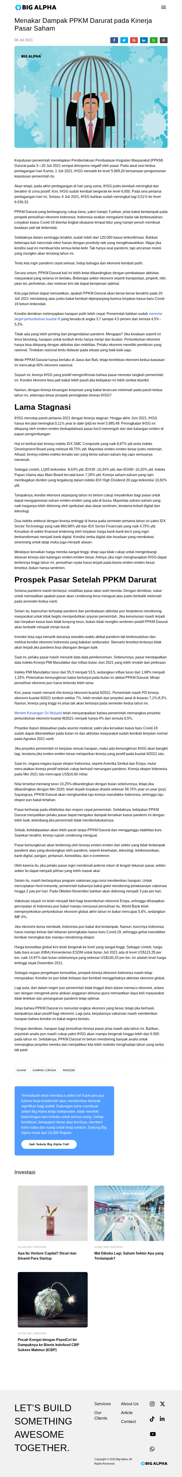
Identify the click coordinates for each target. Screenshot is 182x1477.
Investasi (40, 1247)
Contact (128, 1421)
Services (102, 1403)
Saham (21, 1070)
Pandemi (69, 1070)
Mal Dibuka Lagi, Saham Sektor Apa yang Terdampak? (129, 1255)
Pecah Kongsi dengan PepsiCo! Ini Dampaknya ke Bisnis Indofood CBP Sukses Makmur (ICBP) (48, 1345)
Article (127, 1412)
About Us (130, 1403)
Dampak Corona (44, 1070)
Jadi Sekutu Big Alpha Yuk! (49, 1144)
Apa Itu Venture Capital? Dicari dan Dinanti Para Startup (47, 1255)
